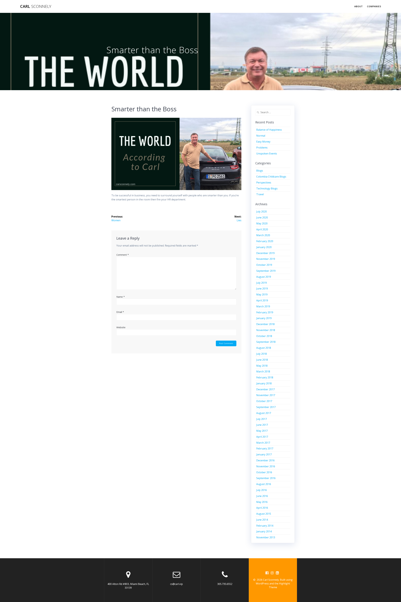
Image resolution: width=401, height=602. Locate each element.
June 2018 (262, 359)
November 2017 (265, 395)
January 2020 (264, 247)
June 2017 (262, 425)
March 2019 (263, 306)
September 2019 (266, 271)
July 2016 (261, 490)
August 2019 (263, 276)
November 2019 (265, 259)
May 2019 (262, 294)
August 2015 (263, 513)
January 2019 (264, 318)
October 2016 (264, 472)
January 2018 (264, 383)
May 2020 (262, 223)
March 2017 (263, 442)
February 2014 (264, 525)
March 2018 (263, 371)
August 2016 (263, 484)
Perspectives (263, 182)
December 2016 (265, 460)
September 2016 (266, 478)
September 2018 (266, 342)
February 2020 (264, 241)
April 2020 (262, 229)
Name (120, 296)
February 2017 (264, 448)
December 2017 (265, 389)
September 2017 (266, 407)
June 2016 (262, 496)
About (358, 6)
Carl (35, 6)
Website (120, 327)
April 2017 (262, 436)
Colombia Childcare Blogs (271, 176)
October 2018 (264, 336)
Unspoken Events (266, 153)
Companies (374, 6)
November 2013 (265, 537)
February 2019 (264, 312)
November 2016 (265, 466)
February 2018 (264, 377)
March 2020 (263, 235)
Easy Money (263, 141)
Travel (260, 194)
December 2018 (265, 324)
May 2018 (262, 365)
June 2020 (262, 217)
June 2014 (262, 519)
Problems (262, 147)
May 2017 (262, 430)
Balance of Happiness (269, 129)
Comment (122, 254)
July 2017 (261, 419)
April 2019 (262, 300)
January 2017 (264, 454)
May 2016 (262, 502)
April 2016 (262, 507)
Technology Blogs (267, 188)
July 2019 (261, 282)
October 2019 (264, 265)
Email (120, 311)
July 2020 (261, 211)
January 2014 (264, 531)
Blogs (259, 170)
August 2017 (263, 413)
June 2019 (262, 288)
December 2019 (265, 253)
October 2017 (264, 401)
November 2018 (265, 330)
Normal (260, 135)
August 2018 (263, 348)
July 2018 (261, 353)
